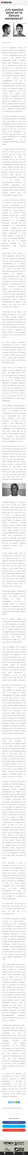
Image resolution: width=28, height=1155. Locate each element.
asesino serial (5, 1108)
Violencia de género (18, 1108)
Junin (11, 1108)
